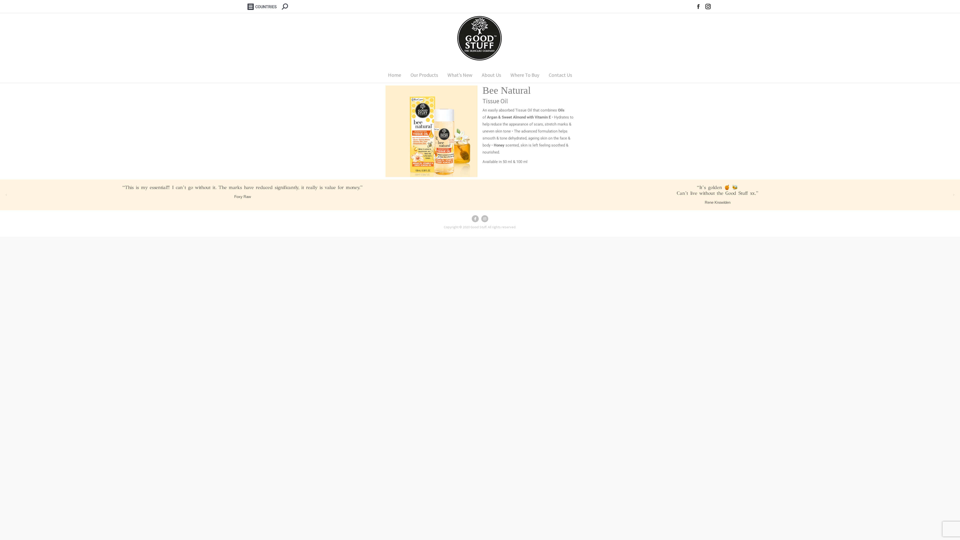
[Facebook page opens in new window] (698, 6)
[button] (6, 195)
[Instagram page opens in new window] (708, 6)
